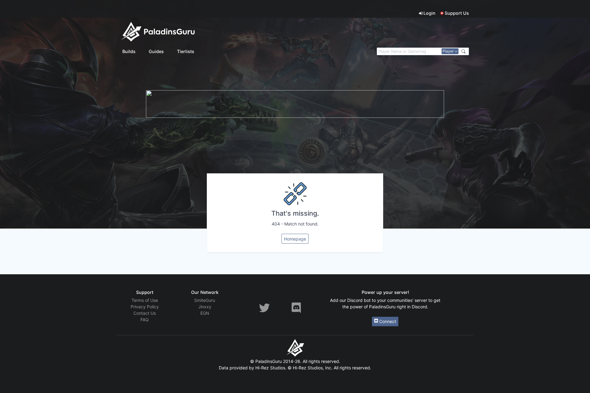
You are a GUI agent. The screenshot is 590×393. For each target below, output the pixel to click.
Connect (387, 321)
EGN (204, 313)
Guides (156, 51)
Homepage (295, 238)
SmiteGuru (204, 300)
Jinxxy (204, 306)
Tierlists (185, 51)
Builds (129, 51)
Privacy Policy (145, 306)
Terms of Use (145, 300)
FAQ (144, 319)
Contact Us (144, 313)
